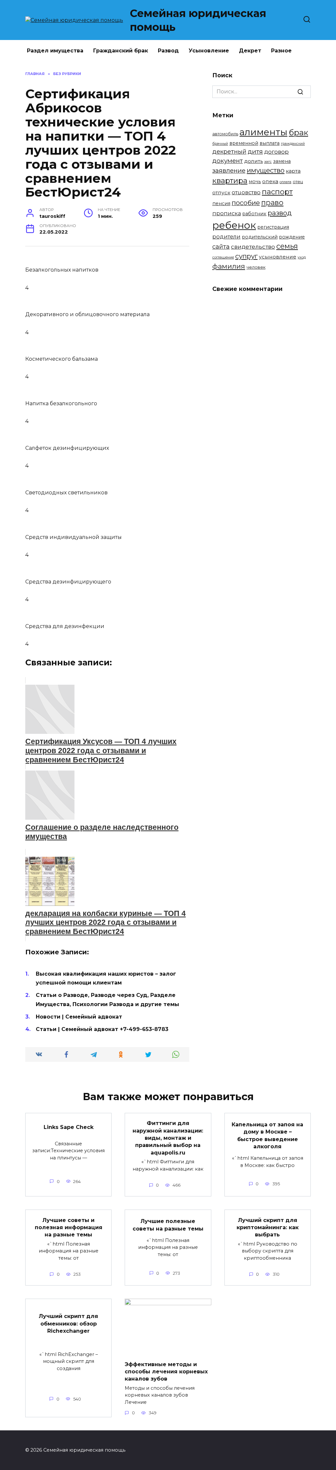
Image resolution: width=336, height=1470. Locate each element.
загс (268, 162)
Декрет (250, 51)
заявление (228, 170)
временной (243, 143)
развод (280, 213)
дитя (255, 151)
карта (293, 171)
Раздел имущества (55, 51)
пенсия (221, 203)
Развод (168, 51)
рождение (292, 237)
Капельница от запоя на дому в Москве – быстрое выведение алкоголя (267, 1135)
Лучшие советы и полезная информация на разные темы (68, 1227)
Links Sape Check (69, 1127)
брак (298, 132)
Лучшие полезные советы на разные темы (168, 1224)
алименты (263, 132)
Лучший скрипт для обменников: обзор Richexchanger (68, 1323)
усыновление (277, 257)
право (272, 202)
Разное (281, 51)
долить (253, 161)
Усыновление (209, 51)
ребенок (234, 225)
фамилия (228, 266)
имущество (265, 170)
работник (254, 214)
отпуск (221, 192)
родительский (260, 237)
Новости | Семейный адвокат (79, 1017)
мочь (255, 181)
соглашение (223, 257)
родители (226, 236)
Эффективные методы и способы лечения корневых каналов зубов (166, 1371)
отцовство (246, 192)
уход (302, 257)
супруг (246, 256)
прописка (226, 213)
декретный (229, 151)
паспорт (277, 191)
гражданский (293, 144)
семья (287, 246)
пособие (246, 203)
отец (298, 181)
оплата (285, 182)
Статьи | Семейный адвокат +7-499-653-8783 (102, 1029)
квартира (229, 180)
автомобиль (225, 133)
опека (270, 181)
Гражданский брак (120, 51)
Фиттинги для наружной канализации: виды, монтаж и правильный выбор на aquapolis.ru (168, 1138)
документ (227, 160)
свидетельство (253, 246)
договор (276, 151)
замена (282, 161)
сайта (221, 246)
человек (255, 267)
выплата (270, 143)
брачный (220, 144)
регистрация (273, 227)
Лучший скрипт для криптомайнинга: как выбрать (268, 1227)
